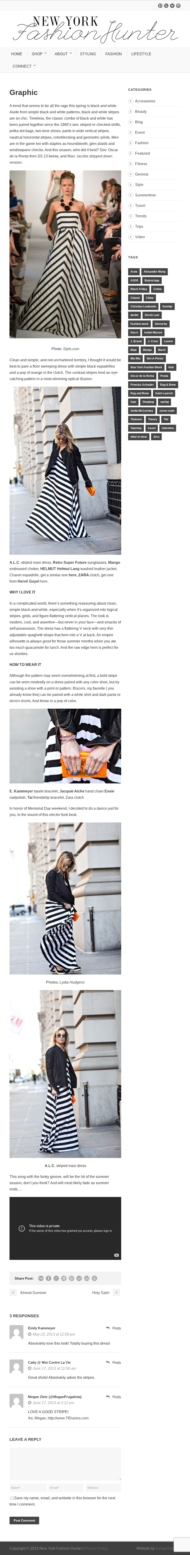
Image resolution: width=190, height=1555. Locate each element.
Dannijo (167, 306)
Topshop (136, 428)
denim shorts (20, 701)
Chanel (135, 298)
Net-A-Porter (155, 358)
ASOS (134, 280)
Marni (161, 350)
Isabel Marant (153, 332)
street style (166, 410)
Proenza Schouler (142, 384)
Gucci (134, 332)
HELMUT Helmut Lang (59, 569)
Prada (164, 376)
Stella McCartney (141, 410)
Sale (133, 402)
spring (164, 402)
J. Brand (136, 341)
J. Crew (153, 341)
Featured (142, 153)
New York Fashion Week (146, 367)
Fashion (142, 143)
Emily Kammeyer (41, 1328)
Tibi (166, 419)
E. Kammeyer (22, 791)
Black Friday (138, 289)
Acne (133, 271)
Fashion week (139, 324)
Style (139, 185)
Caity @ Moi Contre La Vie (49, 1362)
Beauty (141, 112)
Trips (139, 226)
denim (134, 315)
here (72, 575)
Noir (171, 367)
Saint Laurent (164, 393)
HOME (16, 54)
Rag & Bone (168, 384)
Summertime (145, 195)
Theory (152, 419)
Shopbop (148, 402)
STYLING (88, 54)
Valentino (168, 428)
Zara (156, 436)
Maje (133, 350)
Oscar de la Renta (142, 376)
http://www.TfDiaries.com (68, 1418)
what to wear (138, 436)
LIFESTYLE (141, 54)
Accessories (145, 101)
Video (140, 237)
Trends (140, 216)
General (141, 174)
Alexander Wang (154, 271)
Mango (147, 350)
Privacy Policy (96, 1548)
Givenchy (161, 324)
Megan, (41, 1418)
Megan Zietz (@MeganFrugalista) (55, 1397)
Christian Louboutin (143, 306)
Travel (140, 206)
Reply (116, 1328)
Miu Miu (135, 358)
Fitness (141, 164)
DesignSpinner (168, 1548)
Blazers (79, 688)
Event (140, 132)
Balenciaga (152, 280)
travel (151, 428)
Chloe (150, 298)
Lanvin (168, 341)
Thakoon (136, 419)
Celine (157, 289)
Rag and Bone (139, 393)
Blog (139, 122)
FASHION (113, 54)
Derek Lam (152, 315)
